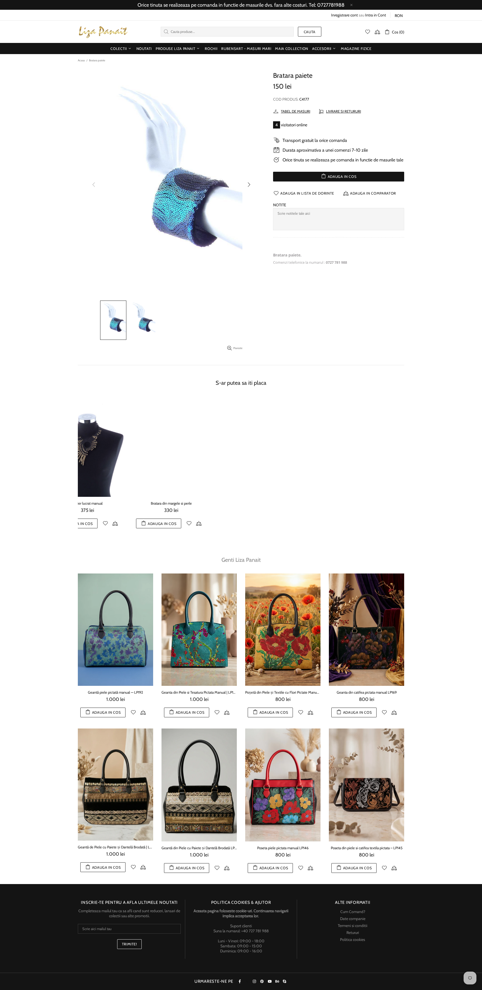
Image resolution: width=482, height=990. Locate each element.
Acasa (81, 60)
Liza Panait (103, 31)
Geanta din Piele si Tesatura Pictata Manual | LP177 (199, 697)
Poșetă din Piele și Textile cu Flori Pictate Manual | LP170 (282, 697)
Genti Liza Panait (241, 564)
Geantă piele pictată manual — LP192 (115, 697)
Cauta (309, 32)
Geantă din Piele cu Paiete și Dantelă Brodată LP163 (199, 852)
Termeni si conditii (352, 930)
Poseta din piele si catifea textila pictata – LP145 (367, 852)
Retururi (352, 937)
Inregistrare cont (344, 15)
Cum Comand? (352, 916)
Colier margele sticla (366, 503)
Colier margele (199, 503)
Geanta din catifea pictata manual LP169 (367, 697)
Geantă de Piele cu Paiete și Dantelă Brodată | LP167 (115, 852)
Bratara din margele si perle (115, 503)
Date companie (352, 923)
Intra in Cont (375, 15)
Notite (279, 204)
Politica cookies (352, 944)
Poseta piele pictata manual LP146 (283, 852)
